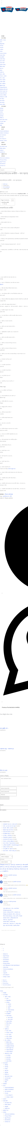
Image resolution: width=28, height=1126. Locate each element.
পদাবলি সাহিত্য (8, 1015)
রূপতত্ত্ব (6, 1068)
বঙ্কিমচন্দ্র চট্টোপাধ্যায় (10, 1046)
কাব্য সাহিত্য (8, 1057)
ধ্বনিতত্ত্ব (6, 1064)
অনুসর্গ (13, 864)
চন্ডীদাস (2, 867)
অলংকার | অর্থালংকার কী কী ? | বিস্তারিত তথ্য (11, 912)
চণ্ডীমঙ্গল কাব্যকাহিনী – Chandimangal (11, 845)
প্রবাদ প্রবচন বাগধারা (8, 1076)
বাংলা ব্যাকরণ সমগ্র (8, 1102)
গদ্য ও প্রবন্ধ (8, 1034)
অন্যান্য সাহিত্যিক (9, 1051)
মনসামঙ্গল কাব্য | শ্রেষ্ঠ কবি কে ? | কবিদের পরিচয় (12, 923)
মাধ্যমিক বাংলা (7, 1108)
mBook (6, 1106)
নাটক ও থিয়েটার (9, 1036)
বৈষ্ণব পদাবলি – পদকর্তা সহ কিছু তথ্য (9, 850)
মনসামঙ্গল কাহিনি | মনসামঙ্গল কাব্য (9, 921)
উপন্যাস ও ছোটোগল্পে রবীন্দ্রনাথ (8, 841)
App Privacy (6, 955)
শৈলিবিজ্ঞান (6, 1080)
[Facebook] (3, 948)
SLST (4, 1085)
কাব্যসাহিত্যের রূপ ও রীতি (7, 496)
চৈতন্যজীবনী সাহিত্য (6, 833)
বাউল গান (8, 1025)
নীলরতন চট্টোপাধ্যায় (9, 494)
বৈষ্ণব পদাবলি (10, 1017)
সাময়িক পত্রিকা (9, 1038)
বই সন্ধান (6, 1093)
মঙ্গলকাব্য (7, 1002)
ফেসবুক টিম (5, 973)
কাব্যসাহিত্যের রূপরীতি (5, 202)
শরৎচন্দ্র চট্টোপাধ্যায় (9, 1049)
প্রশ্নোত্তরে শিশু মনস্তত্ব (7, 839)
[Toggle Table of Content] (11, 200)
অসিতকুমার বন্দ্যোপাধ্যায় (7, 910)
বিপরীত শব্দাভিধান (8, 1104)
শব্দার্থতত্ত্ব (6, 1072)
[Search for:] (0, 167)
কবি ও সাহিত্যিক (7, 1040)
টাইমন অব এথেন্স (3, 770)
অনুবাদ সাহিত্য (8, 1011)
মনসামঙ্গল (9, 1004)
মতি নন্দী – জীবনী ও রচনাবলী (8, 828)
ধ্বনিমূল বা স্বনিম (6, 847)
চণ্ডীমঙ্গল (9, 1006)
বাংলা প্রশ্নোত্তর (6, 187)
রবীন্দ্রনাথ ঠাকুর (8, 1042)
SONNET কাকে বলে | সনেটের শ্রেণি (10, 824)
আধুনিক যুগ (7, 1029)
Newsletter (6, 961)
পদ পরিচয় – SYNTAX (7, 835)
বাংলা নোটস (3, 869)
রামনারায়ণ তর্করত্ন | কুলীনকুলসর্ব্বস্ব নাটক (10, 918)
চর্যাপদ (7, 867)
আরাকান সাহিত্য (9, 1021)
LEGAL (4, 1112)
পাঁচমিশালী (4, 1083)
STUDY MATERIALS (9, 1087)
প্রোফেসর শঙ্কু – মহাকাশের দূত (7, 749)
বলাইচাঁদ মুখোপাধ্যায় (12, 901)
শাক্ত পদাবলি (10, 1019)
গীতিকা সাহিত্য (8, 1023)
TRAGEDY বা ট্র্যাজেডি (7, 837)
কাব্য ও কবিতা (8, 1030)
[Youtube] (3, 950)
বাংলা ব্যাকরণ (5, 1063)
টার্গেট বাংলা (5, 184)
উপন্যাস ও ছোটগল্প (9, 1032)
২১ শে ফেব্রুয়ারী (4, 871)
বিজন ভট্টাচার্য (10, 869)
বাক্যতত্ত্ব (6, 1066)
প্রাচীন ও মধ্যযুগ (8, 996)
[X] (3, 946)
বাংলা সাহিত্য (5, 994)
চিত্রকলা (19, 867)
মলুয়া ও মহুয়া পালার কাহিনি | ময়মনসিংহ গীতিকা (11, 925)
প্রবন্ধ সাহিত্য (8, 1061)
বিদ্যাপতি (16, 869)
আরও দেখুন (5, 203)
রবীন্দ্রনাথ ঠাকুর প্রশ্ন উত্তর (8, 830)
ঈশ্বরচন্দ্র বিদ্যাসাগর (9, 1044)
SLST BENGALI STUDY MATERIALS (11, 965)
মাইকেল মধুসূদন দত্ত (11, 468)
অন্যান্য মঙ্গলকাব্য (11, 1010)
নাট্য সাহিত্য (8, 1059)
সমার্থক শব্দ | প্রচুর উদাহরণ (8, 919)
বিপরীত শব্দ (6, 1074)
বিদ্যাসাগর (23, 869)
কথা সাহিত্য (8, 1055)
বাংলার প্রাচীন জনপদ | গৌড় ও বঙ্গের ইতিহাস (11, 908)
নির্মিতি (6, 1082)
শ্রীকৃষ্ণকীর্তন (8, 1000)
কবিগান (7, 1027)
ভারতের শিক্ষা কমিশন (6, 831)
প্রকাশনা (4, 971)
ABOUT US (5, 1110)
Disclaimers (6, 959)
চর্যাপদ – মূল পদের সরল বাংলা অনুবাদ (9, 826)
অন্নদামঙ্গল (19, 864)
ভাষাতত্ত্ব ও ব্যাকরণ (6, 976)
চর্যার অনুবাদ (13, 867)
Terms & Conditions (8, 969)
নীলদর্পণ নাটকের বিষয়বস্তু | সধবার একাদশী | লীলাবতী (12, 916)
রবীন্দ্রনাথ (1, 284)
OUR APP (5, 1100)
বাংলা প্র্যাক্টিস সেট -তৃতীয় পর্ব (8, 848)
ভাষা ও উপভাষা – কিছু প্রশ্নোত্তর (9, 843)
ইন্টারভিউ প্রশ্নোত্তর (13, 875)
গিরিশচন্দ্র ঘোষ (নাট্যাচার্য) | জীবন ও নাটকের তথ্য (11, 914)
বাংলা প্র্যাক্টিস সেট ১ (4, 728)
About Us (5, 954)
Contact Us (6, 957)
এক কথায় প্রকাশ (8, 1078)
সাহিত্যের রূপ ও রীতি (8, 1053)
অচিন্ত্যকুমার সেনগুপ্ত (5, 864)
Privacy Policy (6, 963)
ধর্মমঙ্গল (9, 1008)
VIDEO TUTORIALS (9, 1089)
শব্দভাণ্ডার (6, 1070)
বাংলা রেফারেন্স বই (6, 974)
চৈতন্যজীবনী (8, 1013)
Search (1, 805)
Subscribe (5, 967)
